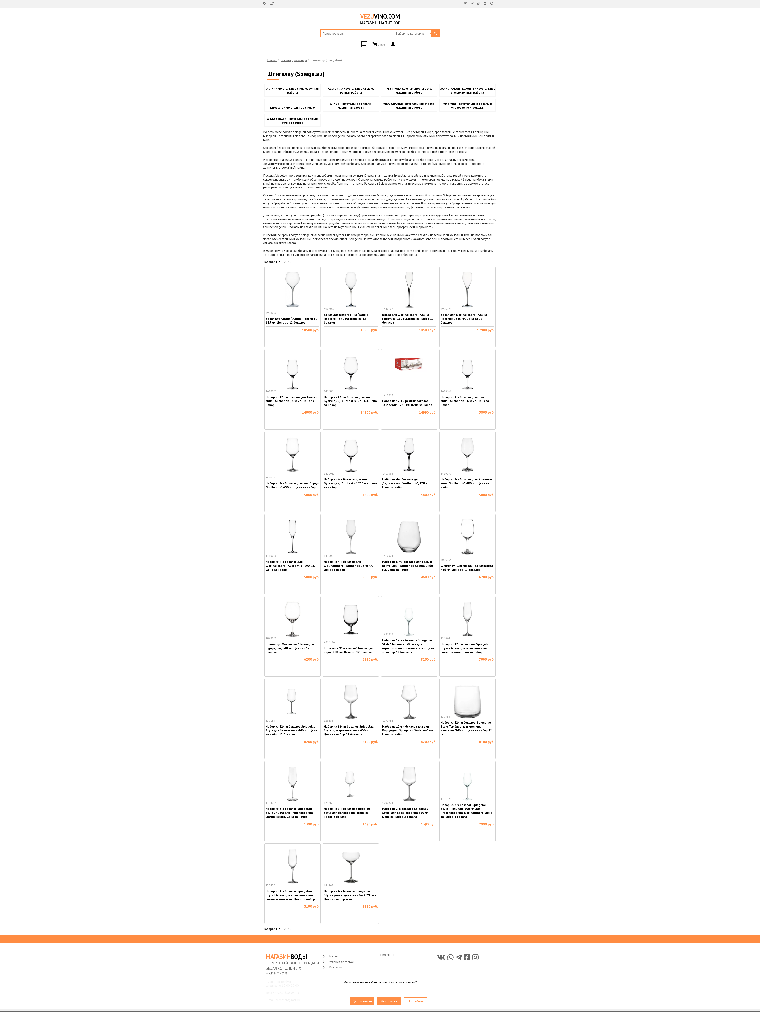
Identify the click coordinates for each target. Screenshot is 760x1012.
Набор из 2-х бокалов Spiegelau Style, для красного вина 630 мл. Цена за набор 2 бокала (405, 813)
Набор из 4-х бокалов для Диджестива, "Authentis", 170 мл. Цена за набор (406, 483)
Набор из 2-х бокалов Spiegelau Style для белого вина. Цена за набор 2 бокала (347, 813)
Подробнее (416, 1001)
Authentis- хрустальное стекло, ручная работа (351, 90)
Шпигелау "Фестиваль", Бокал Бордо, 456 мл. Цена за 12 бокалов (467, 568)
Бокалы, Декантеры (294, 60)
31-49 (287, 262)
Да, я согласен (362, 1001)
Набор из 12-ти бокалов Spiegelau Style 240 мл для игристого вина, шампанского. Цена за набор (465, 648)
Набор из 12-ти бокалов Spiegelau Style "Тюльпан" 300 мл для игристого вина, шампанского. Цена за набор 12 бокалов (408, 646)
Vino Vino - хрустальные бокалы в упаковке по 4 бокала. (467, 105)
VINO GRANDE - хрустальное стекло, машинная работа (409, 105)
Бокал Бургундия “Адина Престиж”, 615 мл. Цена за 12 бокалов (291, 320)
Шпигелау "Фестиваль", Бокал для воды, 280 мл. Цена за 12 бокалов (348, 650)
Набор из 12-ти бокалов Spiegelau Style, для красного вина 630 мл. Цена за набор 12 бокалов (349, 730)
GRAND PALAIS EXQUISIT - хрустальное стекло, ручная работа (467, 90)
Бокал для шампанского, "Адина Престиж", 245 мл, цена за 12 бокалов (464, 318)
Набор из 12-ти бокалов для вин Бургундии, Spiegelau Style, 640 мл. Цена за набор (407, 730)
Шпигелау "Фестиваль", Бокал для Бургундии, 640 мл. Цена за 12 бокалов (290, 648)
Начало (272, 60)
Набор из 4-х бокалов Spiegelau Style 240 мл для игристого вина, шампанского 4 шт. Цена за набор (290, 895)
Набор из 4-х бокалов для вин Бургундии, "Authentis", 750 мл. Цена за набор (350, 483)
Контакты (335, 967)
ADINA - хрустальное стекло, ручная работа (292, 90)
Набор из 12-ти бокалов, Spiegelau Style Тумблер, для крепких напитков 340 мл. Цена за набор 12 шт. (466, 728)
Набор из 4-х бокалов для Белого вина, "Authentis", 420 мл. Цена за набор (465, 401)
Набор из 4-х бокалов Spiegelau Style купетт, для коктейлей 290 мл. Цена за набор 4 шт (350, 895)
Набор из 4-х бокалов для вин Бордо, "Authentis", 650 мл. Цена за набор (292, 485)
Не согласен (389, 1001)
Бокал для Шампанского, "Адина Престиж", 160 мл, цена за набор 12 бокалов (408, 318)
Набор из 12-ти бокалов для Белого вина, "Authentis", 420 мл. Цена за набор (291, 401)
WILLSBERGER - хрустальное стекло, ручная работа (293, 121)
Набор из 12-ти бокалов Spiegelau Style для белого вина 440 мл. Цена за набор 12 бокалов (291, 730)
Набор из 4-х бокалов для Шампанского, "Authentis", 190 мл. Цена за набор (290, 566)
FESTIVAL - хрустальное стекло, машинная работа (409, 90)
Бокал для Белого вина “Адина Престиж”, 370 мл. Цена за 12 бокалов (346, 318)
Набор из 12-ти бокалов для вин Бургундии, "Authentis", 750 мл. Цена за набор (350, 401)
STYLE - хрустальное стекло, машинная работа (351, 105)
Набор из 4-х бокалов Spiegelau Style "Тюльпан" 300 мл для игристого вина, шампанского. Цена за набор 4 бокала (466, 811)
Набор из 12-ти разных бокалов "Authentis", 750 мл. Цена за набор (407, 403)
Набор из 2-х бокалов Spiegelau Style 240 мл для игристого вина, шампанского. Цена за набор (289, 813)
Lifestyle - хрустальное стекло (292, 107)
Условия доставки (341, 962)
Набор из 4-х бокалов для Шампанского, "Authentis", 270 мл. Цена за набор (348, 566)
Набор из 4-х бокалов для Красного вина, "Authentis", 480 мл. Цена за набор (466, 483)
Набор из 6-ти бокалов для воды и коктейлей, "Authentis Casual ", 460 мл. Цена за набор (407, 566)
